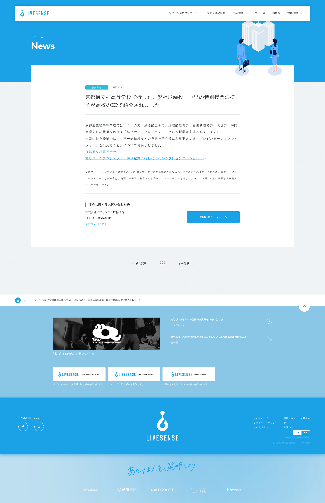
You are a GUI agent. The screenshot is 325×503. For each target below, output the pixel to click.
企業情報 (238, 13)
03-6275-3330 (102, 218)
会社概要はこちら (96, 223)
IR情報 (276, 13)
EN (305, 432)
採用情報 (293, 13)
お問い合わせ (291, 427)
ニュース (260, 13)
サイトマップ (261, 418)
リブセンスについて (181, 13)
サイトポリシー (262, 427)
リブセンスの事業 (214, 13)
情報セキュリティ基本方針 (297, 420)
